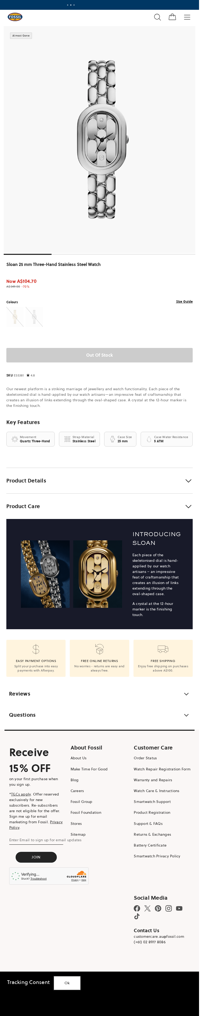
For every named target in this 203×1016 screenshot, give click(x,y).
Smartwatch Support (152, 801)
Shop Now (120, 5)
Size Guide (184, 301)
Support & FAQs (148, 823)
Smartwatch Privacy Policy (157, 856)
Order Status (145, 758)
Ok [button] (67, 983)
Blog (75, 780)
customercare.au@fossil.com (159, 936)
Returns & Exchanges (152, 834)
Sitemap (78, 834)
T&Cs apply (21, 794)
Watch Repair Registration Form (162, 769)
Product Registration (152, 812)
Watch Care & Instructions (156, 790)
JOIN (36, 857)
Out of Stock (99, 355)
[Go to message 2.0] (70, 5)
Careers (77, 790)
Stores (76, 823)
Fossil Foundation (86, 812)
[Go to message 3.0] (74, 5)
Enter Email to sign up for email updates (45, 840)
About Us (79, 758)
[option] (101, 139)
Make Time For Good (89, 769)
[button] (99, 480)
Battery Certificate (150, 845)
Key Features (23, 422)
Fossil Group (82, 801)
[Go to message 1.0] (67, 5)
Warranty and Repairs (153, 780)
